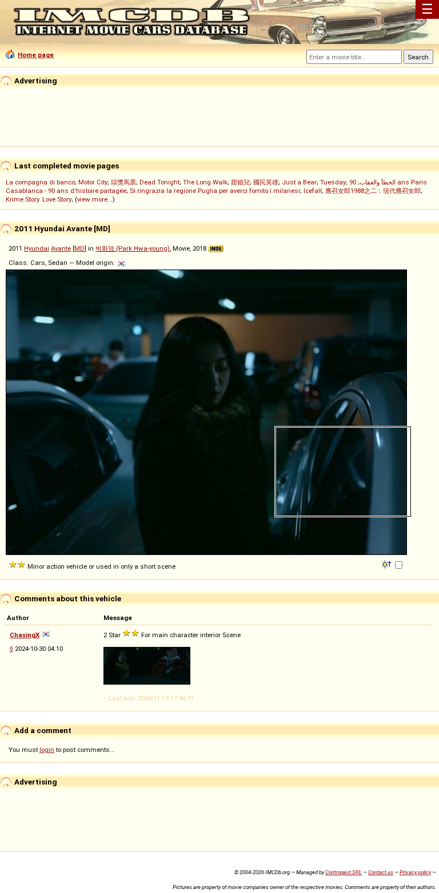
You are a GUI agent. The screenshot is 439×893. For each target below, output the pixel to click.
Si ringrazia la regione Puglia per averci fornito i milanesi (215, 191)
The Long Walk (205, 182)
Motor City (92, 182)
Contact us (380, 872)
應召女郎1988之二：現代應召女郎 (373, 191)
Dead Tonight (159, 182)
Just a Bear (299, 182)
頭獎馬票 (123, 182)
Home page (36, 55)
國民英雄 (265, 182)
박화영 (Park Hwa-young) (132, 248)
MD (79, 248)
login (46, 750)
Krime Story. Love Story (38, 199)
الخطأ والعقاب (378, 182)
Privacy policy (415, 872)
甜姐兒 (240, 182)
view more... (95, 199)
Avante (61, 248)
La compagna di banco (40, 182)
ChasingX (24, 635)
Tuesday (333, 182)
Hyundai (36, 248)
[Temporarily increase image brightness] (387, 564)
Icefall (313, 191)
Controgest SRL (343, 872)
